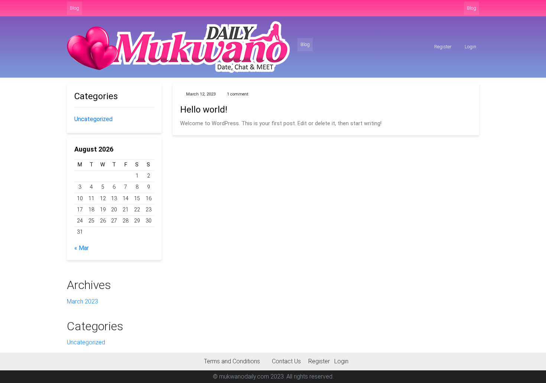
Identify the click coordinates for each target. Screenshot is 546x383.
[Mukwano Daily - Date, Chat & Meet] (178, 47)
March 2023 (82, 301)
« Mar (81, 247)
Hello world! (203, 109)
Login (470, 46)
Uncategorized (93, 119)
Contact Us (286, 361)
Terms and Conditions (232, 361)
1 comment (237, 94)
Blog (74, 8)
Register (442, 46)
